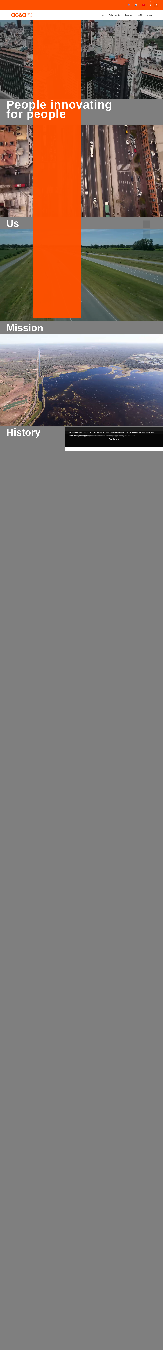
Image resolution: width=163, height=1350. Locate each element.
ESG (139, 15)
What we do (114, 15)
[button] (156, 5)
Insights (128, 15)
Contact (150, 15)
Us (102, 15)
